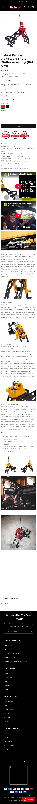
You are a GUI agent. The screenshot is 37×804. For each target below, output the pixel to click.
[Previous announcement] (3, 2)
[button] (4, 7)
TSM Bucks (8, 677)
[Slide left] (15, 51)
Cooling (7, 705)
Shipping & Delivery (11, 653)
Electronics (8, 701)
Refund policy (11, 797)
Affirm (6, 685)
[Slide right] (22, 51)
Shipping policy (13, 800)
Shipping (3, 89)
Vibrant (7, 750)
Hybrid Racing (9, 745)
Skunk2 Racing (9, 733)
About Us (7, 673)
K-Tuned (7, 737)
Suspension (8, 709)
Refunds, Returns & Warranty (15, 662)
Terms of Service (10, 657)
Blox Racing (8, 741)
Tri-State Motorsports (17, 795)
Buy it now (18, 126)
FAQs (5, 649)
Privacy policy (21, 797)
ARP (5, 754)
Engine (6, 713)
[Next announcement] (34, 2)
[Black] (7, 106)
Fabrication (8, 722)
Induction (7, 717)
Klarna (6, 690)
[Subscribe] (31, 631)
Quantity (4, 110)
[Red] (3, 106)
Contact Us (8, 645)
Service (6, 681)
